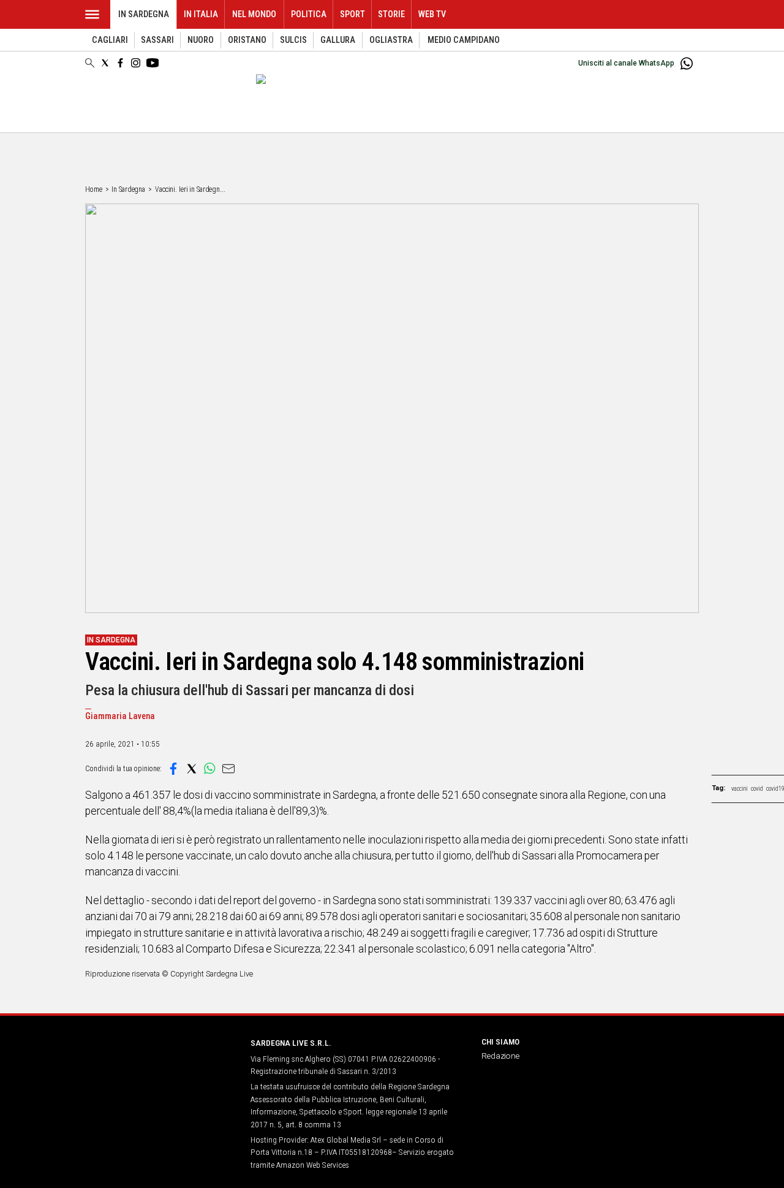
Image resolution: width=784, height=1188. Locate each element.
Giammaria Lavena (120, 716)
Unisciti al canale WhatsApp (626, 63)
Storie (391, 14)
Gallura (337, 40)
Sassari (157, 40)
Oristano (247, 40)
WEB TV (432, 14)
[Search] (89, 63)
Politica (308, 14)
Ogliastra (391, 40)
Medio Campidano (464, 40)
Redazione (500, 1055)
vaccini (739, 788)
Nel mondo (254, 14)
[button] (173, 769)
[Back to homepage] (160, 1066)
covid (757, 788)
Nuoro (200, 40)
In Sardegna (143, 14)
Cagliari (110, 40)
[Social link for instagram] (135, 62)
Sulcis (293, 40)
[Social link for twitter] (105, 62)
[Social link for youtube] (152, 62)
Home (93, 189)
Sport (352, 14)
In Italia (201, 14)
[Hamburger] (92, 14)
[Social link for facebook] (120, 62)
